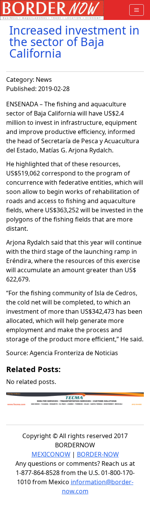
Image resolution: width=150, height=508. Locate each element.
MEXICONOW (51, 454)
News (44, 79)
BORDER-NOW (98, 454)
